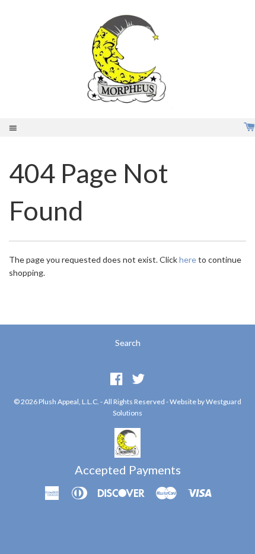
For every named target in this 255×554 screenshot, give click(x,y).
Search (128, 343)
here (187, 259)
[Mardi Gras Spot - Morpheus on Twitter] (138, 379)
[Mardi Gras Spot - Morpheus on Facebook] (116, 379)
